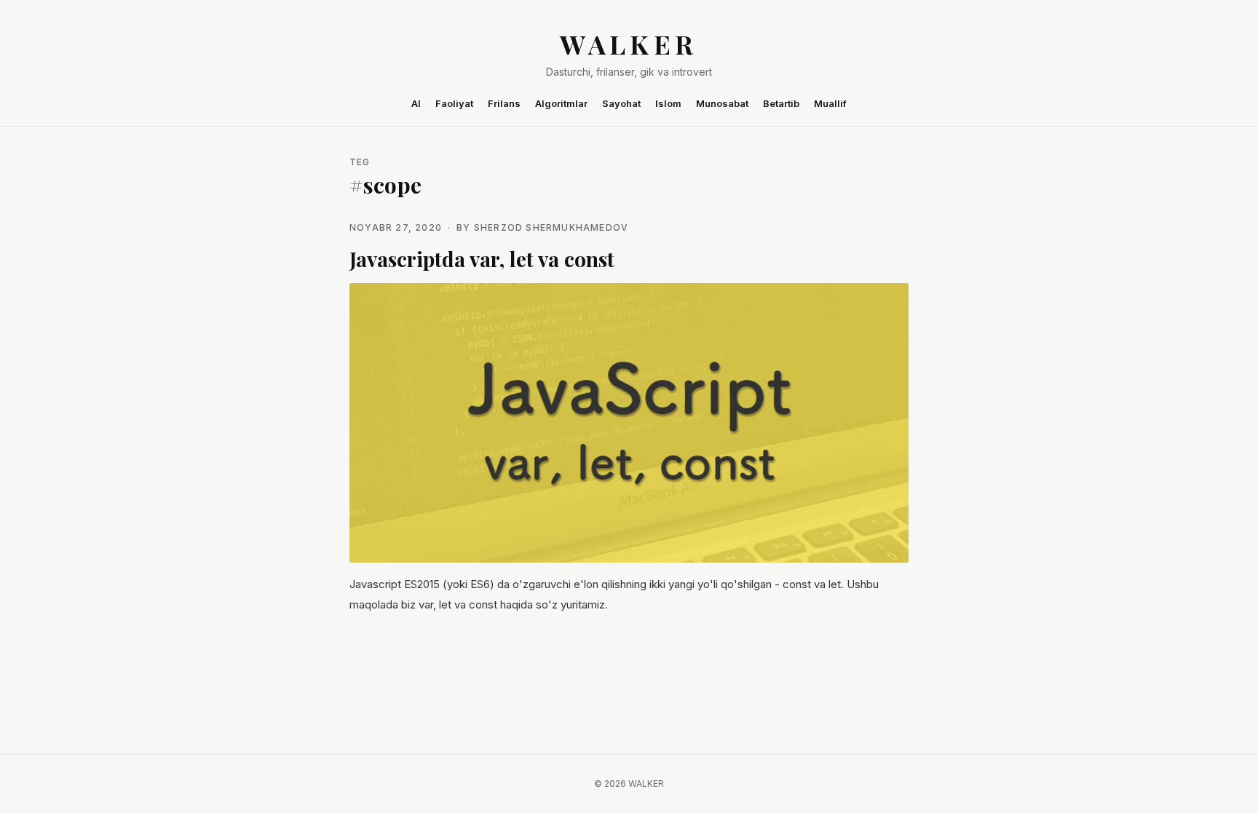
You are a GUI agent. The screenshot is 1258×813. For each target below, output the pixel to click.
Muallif (830, 103)
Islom (668, 103)
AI (416, 103)
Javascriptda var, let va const (481, 258)
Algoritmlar (561, 103)
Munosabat (722, 103)
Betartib (781, 103)
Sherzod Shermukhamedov (551, 227)
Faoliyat (454, 103)
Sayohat (621, 103)
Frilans (504, 103)
